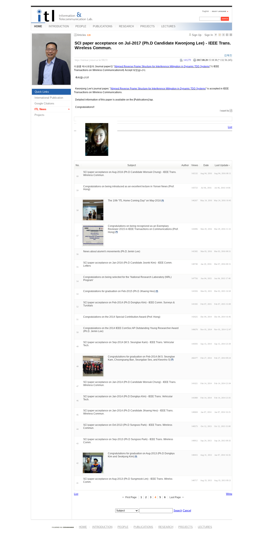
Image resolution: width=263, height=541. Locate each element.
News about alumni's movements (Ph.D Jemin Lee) (111, 251)
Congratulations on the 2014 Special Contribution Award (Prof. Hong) (121, 316)
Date (206, 165)
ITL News (40, 109)
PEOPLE (80, 26)
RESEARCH (126, 26)
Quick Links (42, 91)
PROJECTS (147, 26)
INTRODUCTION (59, 26)
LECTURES (168, 26)
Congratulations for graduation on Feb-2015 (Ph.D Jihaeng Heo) (119, 291)
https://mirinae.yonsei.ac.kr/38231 (91, 60)
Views (194, 165)
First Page (131, 497)
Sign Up (196, 35)
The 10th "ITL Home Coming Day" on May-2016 (134, 200)
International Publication (49, 97)
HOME (38, 26)
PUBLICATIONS (102, 26)
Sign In (208, 35)
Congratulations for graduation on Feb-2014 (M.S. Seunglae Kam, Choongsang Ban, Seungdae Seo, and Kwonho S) (141, 358)
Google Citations (44, 103)
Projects (39, 114)
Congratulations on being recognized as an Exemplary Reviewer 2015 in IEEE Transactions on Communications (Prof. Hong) (143, 229)
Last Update (221, 165)
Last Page (175, 497)
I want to (224, 110)
